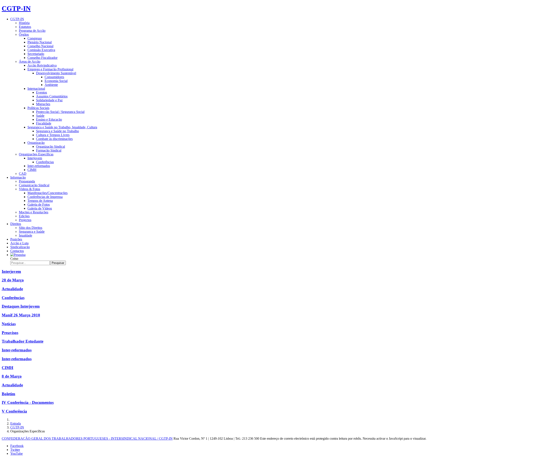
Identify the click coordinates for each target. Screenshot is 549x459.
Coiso (14, 258)
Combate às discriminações (54, 139)
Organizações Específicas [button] (36, 154)
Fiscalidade (43, 123)
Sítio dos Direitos (30, 228)
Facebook (17, 446)
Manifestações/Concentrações (47, 193)
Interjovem (11, 271)
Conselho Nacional (40, 46)
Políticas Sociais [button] (38, 108)
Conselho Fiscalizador (42, 57)
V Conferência (14, 411)
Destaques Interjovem (21, 306)
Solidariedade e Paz (49, 100)
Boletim (8, 394)
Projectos (25, 220)
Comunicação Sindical (34, 185)
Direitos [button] (15, 224)
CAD (22, 173)
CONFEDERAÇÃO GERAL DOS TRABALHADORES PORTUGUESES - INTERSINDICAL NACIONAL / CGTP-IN (87, 438)
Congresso (34, 38)
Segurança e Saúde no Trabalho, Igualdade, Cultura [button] (62, 127)
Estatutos (25, 27)
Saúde (40, 115)
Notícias (9, 324)
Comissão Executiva (41, 50)
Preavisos (10, 332)
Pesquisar (58, 262)
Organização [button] (36, 142)
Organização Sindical (50, 146)
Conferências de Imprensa (45, 197)
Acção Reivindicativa (42, 65)
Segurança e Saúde (32, 231)
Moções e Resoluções (33, 212)
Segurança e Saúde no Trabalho (57, 131)
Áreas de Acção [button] (29, 61)
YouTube (16, 453)
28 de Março (13, 280)
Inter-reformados (38, 166)
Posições (16, 239)
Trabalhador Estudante (22, 341)
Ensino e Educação (49, 119)
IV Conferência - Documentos (28, 402)
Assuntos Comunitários (52, 96)
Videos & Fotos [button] (29, 189)
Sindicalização (20, 247)
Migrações (43, 104)
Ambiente (51, 85)
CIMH (31, 170)
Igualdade (25, 235)
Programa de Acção (32, 30)
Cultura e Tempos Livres (52, 135)
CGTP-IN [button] (17, 19)
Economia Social (56, 81)
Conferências (45, 162)
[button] (18, 255)
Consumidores (54, 77)
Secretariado (35, 54)
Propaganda (27, 181)
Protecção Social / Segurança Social (60, 112)
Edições (24, 216)
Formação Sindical (48, 150)
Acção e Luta (19, 243)
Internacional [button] (36, 88)
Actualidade (12, 289)
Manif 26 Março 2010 (21, 315)
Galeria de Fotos (38, 204)
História (24, 23)
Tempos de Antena (40, 200)
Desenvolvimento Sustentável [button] (56, 73)
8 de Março (12, 376)
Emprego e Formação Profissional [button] (50, 69)
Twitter (15, 449)
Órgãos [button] (24, 34)
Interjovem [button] (34, 158)
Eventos (41, 92)
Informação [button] (18, 177)
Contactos (17, 251)
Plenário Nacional (39, 42)
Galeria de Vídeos (39, 208)
